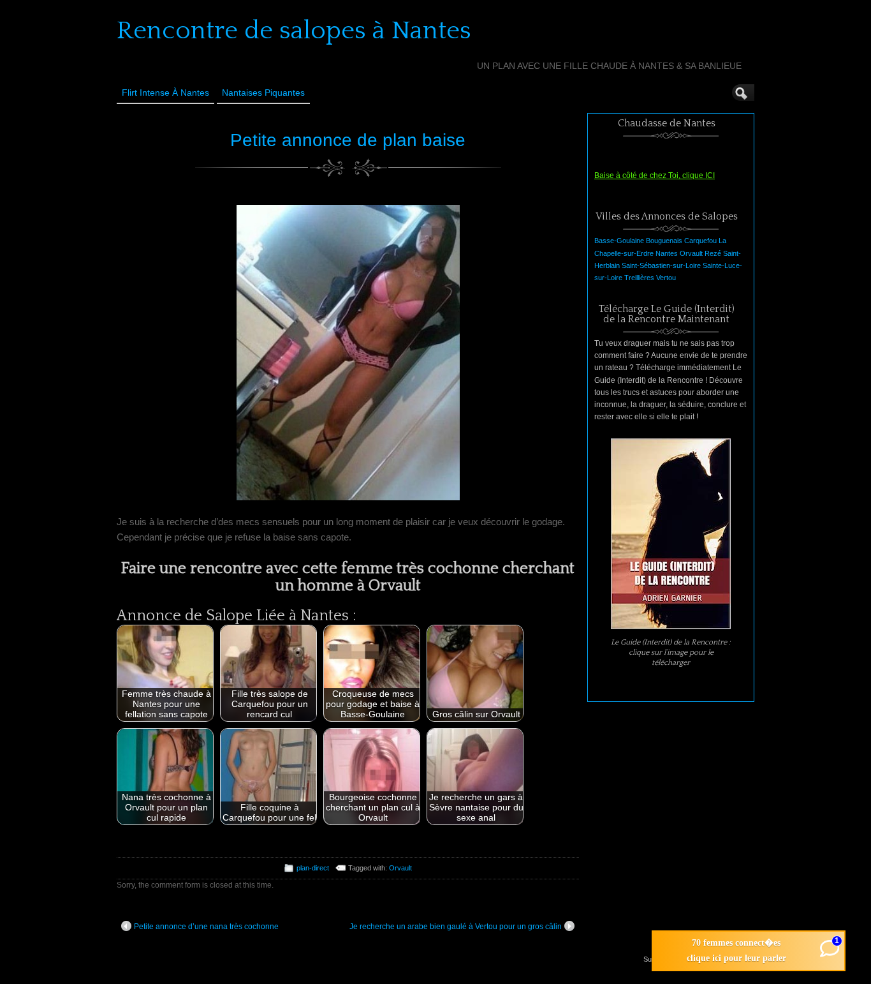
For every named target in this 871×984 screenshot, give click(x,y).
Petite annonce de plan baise (347, 140)
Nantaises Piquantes (263, 92)
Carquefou (700, 240)
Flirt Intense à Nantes (165, 92)
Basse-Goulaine (619, 240)
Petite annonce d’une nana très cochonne (206, 926)
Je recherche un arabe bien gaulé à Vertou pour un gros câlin (455, 926)
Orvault (400, 868)
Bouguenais (664, 240)
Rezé (713, 253)
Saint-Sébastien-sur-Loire (661, 265)
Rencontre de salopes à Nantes (294, 31)
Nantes (666, 253)
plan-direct (312, 868)
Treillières (639, 277)
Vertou (666, 277)
